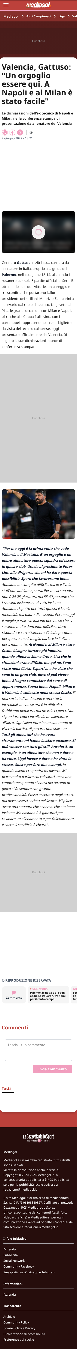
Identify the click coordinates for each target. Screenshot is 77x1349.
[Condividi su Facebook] (12, 132)
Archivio (9, 1316)
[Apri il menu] (6, 5)
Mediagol (11, 16)
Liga (61, 16)
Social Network (14, 1261)
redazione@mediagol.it (20, 1189)
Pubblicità (10, 1255)
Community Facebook (18, 1266)
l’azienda (9, 1249)
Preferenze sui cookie (18, 1339)
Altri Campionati (38, 16)
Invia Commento (52, 1069)
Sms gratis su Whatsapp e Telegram (29, 1272)
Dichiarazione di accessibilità (24, 1334)
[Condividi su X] (20, 132)
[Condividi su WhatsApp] (5, 132)
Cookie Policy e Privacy (19, 1328)
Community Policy (16, 1322)
